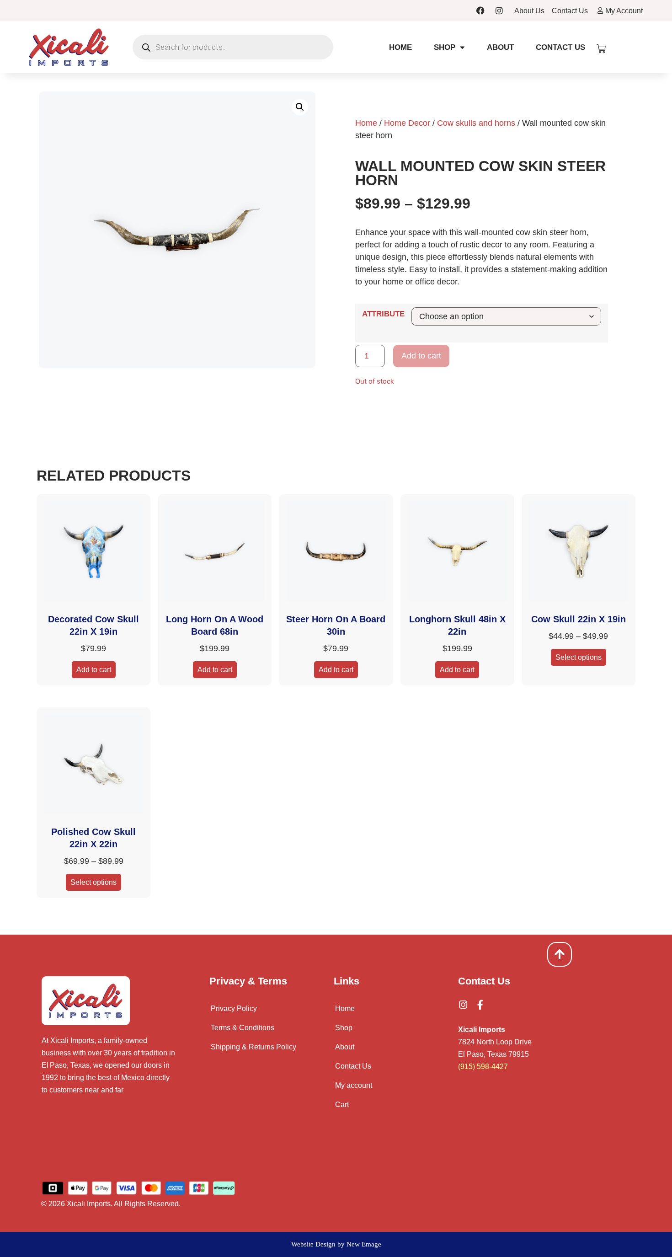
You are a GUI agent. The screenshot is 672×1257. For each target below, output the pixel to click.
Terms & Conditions (242, 1028)
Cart (342, 1104)
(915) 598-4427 (483, 1066)
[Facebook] (480, 10)
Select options (578, 657)
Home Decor (407, 123)
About (500, 47)
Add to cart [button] (93, 670)
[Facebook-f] (480, 1005)
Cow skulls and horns (476, 123)
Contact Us (560, 47)
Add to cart (421, 355)
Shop (444, 47)
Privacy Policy (234, 1008)
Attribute (383, 313)
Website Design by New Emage (336, 1244)
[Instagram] (499, 10)
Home (400, 47)
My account (353, 1085)
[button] (300, 107)
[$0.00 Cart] (601, 49)
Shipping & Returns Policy (253, 1047)
